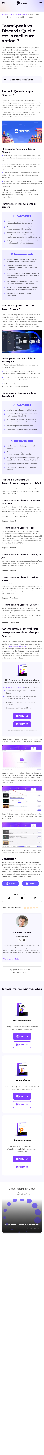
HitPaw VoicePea (22, 1020)
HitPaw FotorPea (22, 1140)
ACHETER (23, 1036)
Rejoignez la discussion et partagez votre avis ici (19, 971)
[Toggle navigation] (40, 3)
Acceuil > (5, 15)
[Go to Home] (22, 3)
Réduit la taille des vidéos (15, 687)
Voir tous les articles (11, 959)
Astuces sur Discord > (18, 15)
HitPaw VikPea (22, 1080)
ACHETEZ (23, 716)
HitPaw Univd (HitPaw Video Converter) (21, 646)
